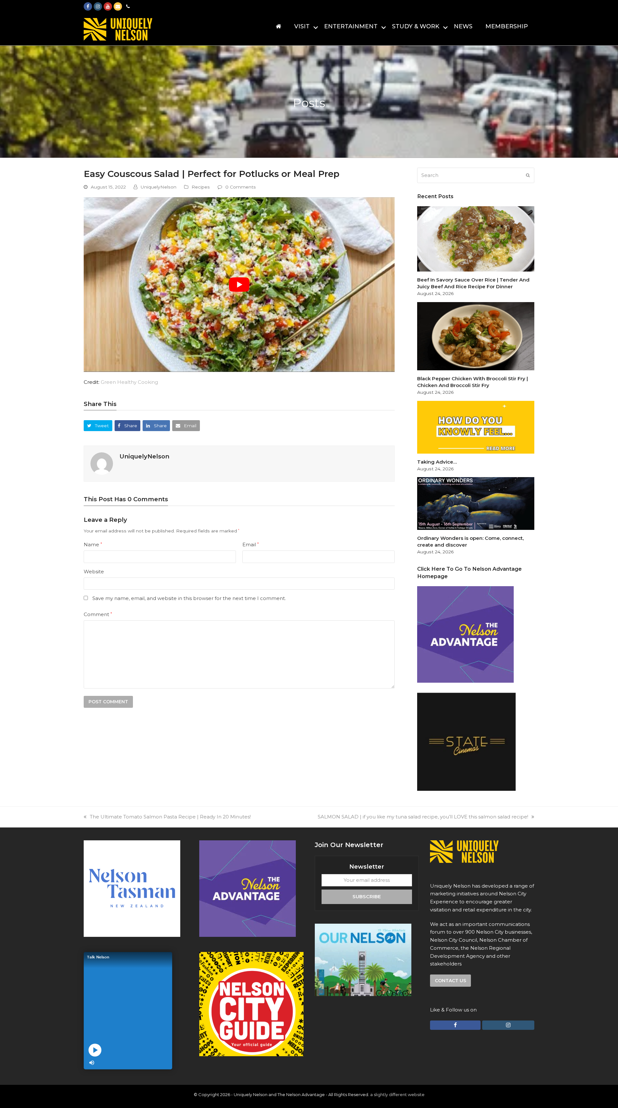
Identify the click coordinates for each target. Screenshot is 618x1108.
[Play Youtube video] (239, 284)
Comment (98, 614)
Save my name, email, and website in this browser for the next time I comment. (189, 598)
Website (94, 571)
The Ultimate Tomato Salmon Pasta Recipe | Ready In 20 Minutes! (170, 817)
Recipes (201, 186)
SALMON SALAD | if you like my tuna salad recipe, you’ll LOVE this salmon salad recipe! (423, 817)
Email (250, 544)
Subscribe (366, 896)
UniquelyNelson (158, 186)
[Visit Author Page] (101, 463)
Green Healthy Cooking (129, 382)
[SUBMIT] (528, 175)
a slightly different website (397, 1094)
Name (93, 544)
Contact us (450, 980)
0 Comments (240, 186)
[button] (98, 425)
